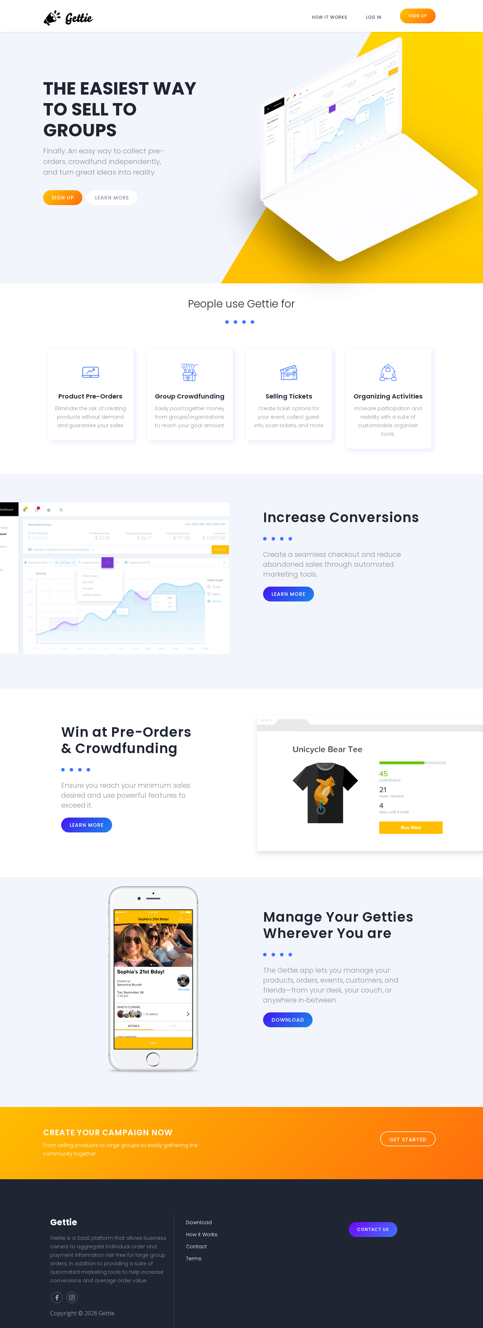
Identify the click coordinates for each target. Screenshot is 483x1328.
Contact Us (373, 1229)
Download (288, 1019)
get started (407, 1139)
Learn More (288, 594)
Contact (196, 1246)
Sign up (417, 16)
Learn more (112, 197)
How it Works (201, 1234)
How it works (330, 17)
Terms (194, 1258)
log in (374, 17)
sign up (63, 197)
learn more (87, 825)
